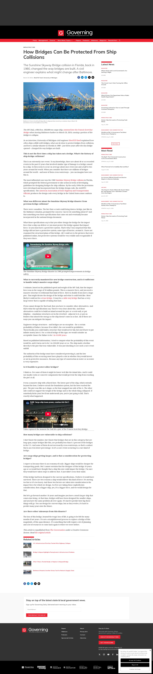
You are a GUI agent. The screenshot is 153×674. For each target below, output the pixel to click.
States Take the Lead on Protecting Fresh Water (114, 120)
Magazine (103, 40)
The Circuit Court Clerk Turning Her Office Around (114, 83)
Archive (103, 187)
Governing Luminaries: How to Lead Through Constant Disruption (115, 108)
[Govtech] (42, 667)
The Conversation (57, 530)
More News (115, 143)
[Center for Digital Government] (83, 667)
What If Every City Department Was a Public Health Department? (115, 96)
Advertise (83, 638)
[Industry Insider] (55, 667)
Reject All (135, 665)
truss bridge (47, 298)
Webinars (94, 40)
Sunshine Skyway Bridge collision (70, 180)
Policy (35, 40)
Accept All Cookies (135, 660)
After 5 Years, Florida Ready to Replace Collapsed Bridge (50, 562)
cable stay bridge (70, 298)
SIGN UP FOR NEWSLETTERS (109, 637)
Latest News (107, 64)
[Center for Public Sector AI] (111, 667)
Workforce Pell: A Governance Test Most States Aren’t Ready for (113, 133)
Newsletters (112, 40)
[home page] (75, 33)
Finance (52, 40)
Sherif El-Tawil (75, 140)
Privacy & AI (83, 631)
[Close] (150, 650)
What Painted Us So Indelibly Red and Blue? (115, 167)
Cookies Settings (135, 669)
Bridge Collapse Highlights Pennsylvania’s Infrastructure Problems (53, 552)
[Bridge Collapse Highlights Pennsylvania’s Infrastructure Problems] (27, 555)
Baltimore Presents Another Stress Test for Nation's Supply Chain (53, 570)
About (82, 628)
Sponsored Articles (67, 638)
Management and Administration (112, 130)
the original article (42, 533)
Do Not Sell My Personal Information (109, 649)
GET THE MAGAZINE (106, 642)
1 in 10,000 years (59, 335)
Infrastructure (29, 47)
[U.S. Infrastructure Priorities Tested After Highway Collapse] (27, 545)
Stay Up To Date (104, 628)
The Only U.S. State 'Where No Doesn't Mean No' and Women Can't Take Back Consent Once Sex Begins (115, 191)
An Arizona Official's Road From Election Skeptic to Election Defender (113, 178)
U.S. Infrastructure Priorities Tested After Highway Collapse (51, 543)
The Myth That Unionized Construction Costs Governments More (113, 157)
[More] (71, 40)
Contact (82, 635)
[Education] (97, 667)
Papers (78, 40)
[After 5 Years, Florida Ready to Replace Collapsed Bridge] (27, 563)
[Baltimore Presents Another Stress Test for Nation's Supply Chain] (27, 572)
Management (43, 40)
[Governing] (28, 667)
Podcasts (86, 40)
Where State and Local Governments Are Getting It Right (114, 71)
